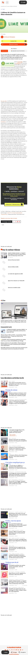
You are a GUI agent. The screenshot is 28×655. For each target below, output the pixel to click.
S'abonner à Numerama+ (13, 204)
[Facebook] (14, 650)
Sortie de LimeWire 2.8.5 (14, 287)
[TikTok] (7, 650)
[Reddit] (16, 650)
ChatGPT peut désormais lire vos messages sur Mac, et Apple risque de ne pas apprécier (17, 590)
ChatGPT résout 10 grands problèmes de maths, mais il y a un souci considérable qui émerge (13, 340)
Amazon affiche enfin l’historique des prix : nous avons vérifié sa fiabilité (18, 456)
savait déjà (19, 61)
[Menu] (7, 2)
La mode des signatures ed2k (15, 273)
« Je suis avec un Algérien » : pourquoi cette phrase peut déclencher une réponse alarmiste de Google (17, 467)
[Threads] (22, 650)
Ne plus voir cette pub (6, 246)
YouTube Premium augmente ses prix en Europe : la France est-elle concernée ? (17, 548)
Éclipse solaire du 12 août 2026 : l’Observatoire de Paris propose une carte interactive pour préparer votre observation (13, 344)
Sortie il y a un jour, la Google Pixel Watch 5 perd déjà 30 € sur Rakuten (18, 540)
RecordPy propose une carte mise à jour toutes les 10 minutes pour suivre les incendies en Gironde (14, 348)
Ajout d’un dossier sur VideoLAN (16, 280)
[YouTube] (5, 650)
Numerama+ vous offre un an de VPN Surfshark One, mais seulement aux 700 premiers (18, 515)
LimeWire (18, 63)
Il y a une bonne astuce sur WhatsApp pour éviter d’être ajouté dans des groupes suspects (17, 525)
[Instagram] (12, 650)
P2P (3, 224)
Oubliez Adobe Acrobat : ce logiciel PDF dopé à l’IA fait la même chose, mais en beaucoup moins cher (17, 254)
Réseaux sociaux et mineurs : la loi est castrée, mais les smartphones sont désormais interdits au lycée (17, 394)
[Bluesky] (20, 650)
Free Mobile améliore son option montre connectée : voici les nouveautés (17, 567)
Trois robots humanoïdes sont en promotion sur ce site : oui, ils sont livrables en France (17, 384)
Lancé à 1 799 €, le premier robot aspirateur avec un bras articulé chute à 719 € (17, 533)
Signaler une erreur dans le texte (9, 218)
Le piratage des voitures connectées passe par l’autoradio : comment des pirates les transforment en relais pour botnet (18, 474)
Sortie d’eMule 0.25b (13, 266)
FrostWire (3, 122)
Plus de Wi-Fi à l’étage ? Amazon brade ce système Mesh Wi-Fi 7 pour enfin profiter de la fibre (18, 482)
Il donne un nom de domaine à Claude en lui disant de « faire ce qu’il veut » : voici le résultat (17, 448)
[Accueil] (3, 2)
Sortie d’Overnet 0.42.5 (13, 260)
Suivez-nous (4, 50)
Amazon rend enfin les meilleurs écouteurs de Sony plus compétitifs (18, 440)
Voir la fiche (12, 434)
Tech (3, 9)
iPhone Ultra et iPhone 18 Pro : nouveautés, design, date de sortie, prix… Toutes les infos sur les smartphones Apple (13, 336)
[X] (10, 650)
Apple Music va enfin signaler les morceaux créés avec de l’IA (17, 574)
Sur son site (3, 101)
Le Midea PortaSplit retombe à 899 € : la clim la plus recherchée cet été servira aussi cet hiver (17, 331)
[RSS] (18, 650)
